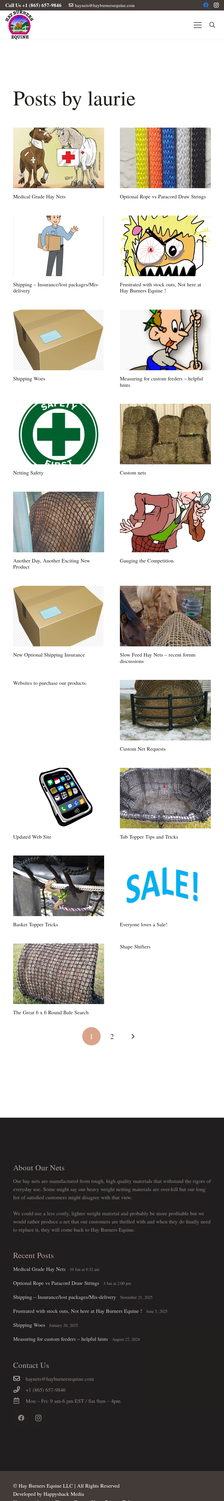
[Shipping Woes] (58, 340)
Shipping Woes (29, 378)
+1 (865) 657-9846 (46, 1389)
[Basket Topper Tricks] (58, 886)
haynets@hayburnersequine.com (60, 1378)
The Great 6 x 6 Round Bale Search (51, 1012)
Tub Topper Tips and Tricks (149, 836)
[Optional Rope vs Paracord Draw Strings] (165, 158)
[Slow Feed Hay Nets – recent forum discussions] (165, 616)
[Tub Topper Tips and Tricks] (165, 798)
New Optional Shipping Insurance (49, 654)
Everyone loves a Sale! (143, 924)
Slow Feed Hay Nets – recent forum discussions (157, 657)
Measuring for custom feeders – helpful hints (161, 381)
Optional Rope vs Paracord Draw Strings (163, 196)
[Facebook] (206, 5)
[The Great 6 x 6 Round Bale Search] (58, 973)
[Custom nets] (165, 434)
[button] (197, 25)
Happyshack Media (63, 1493)
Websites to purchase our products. (50, 682)
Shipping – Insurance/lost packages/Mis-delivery (56, 287)
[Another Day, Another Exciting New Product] (58, 522)
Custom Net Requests (143, 748)
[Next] (132, 1036)
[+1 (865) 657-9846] (19, 1390)
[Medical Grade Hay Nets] (58, 158)
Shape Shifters (135, 946)
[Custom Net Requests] (165, 710)
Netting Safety (28, 472)
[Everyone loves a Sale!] (165, 886)
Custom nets (133, 472)
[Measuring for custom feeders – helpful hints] (165, 340)
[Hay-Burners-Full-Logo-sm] (19, 25)
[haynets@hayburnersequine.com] (19, 1378)
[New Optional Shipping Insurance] (58, 616)
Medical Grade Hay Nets (39, 196)
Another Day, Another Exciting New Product (51, 563)
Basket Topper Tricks (35, 924)
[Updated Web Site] (58, 798)
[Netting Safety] (58, 434)
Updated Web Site (32, 836)
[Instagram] (216, 5)
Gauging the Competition (147, 560)
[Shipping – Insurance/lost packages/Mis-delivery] (58, 246)
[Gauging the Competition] (165, 522)
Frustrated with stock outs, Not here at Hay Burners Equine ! (160, 287)
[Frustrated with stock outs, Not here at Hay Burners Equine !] (165, 246)
